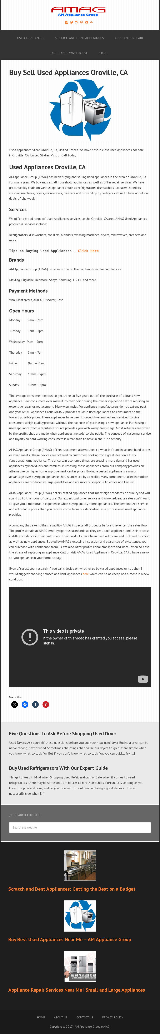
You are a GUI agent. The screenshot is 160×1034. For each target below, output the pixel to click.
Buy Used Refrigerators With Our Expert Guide (58, 768)
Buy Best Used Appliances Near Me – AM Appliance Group (69, 939)
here (86, 574)
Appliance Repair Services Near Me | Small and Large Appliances (76, 990)
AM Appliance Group (80, 10)
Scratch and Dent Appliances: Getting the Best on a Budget (71, 889)
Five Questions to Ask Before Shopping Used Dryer (62, 733)
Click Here (88, 251)
